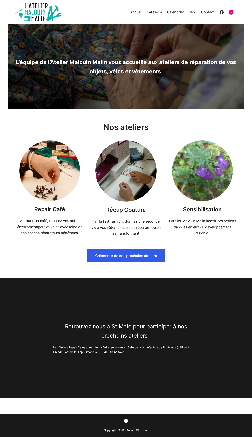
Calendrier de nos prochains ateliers (126, 256)
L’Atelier (153, 12)
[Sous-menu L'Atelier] (161, 12)
